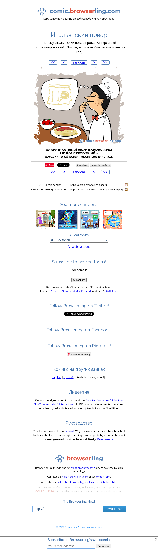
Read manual (105, 439)
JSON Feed (83, 290)
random (79, 62)
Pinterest (94, 482)
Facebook (70, 482)
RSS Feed (54, 290)
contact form (103, 476)
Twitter (60, 482)
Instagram (82, 482)
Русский (69, 377)
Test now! (114, 509)
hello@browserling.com (75, 476)
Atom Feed (68, 290)
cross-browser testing (83, 467)
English (56, 377)
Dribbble (105, 482)
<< (53, 62)
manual (69, 431)
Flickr (114, 482)
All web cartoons (79, 246)
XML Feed (112, 290)
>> (105, 62)
